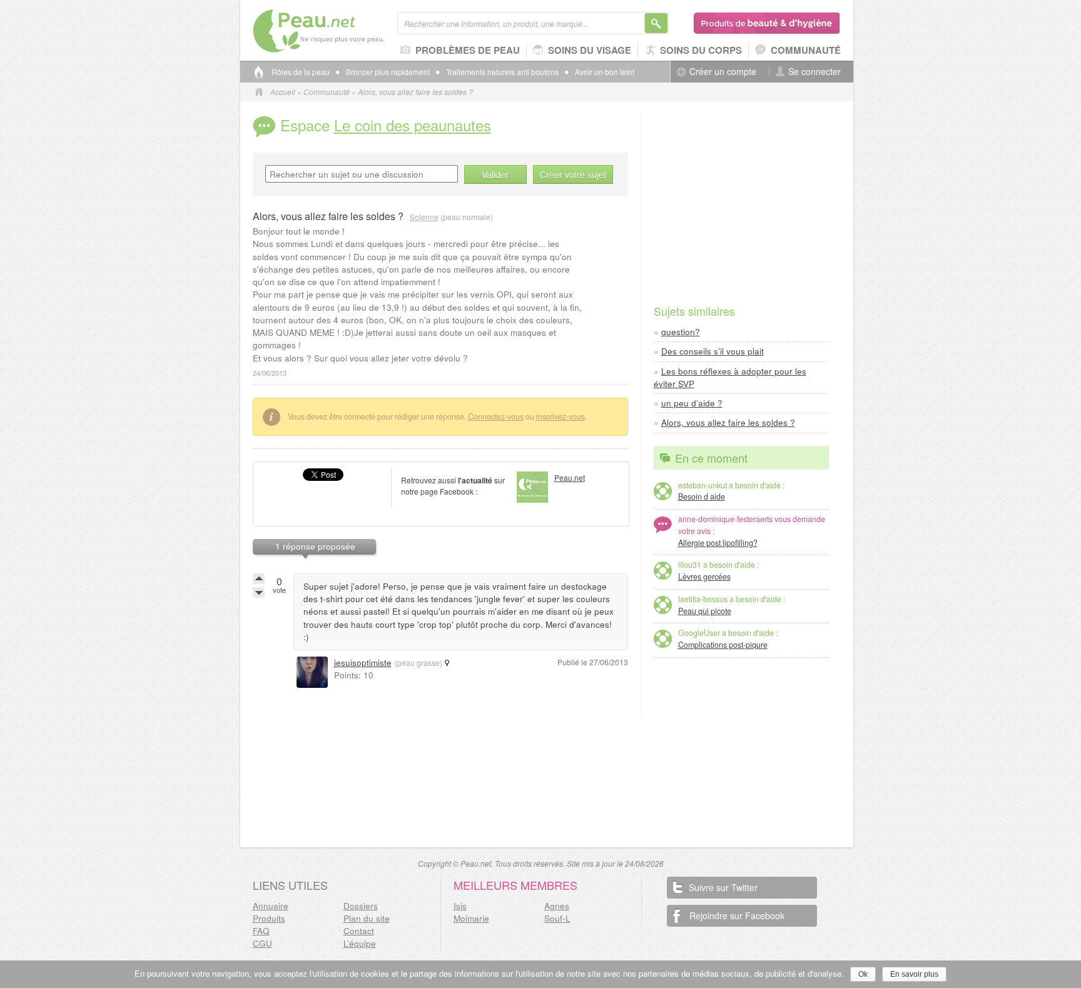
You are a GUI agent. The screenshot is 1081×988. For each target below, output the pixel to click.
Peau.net (339, 31)
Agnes (556, 906)
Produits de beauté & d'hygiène (767, 23)
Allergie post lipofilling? (718, 542)
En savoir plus (914, 974)
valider (495, 174)
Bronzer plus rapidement (388, 72)
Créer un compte (722, 71)
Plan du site (366, 918)
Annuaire (270, 906)
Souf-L (557, 918)
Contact (358, 931)
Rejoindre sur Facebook (736, 915)
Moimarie (471, 918)
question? (680, 332)
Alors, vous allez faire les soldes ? (728, 422)
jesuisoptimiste (363, 662)
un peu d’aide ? (692, 403)
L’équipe (359, 943)
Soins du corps (701, 50)
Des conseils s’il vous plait (712, 351)
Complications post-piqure (723, 644)
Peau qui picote (704, 611)
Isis (460, 906)
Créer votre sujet (573, 174)
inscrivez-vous (560, 416)
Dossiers (360, 906)
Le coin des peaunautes (412, 125)
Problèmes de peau (467, 50)
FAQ (261, 931)
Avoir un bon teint (604, 72)
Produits (269, 918)
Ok (863, 974)
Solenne (424, 216)
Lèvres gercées (704, 576)
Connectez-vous (496, 416)
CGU (262, 943)
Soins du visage (589, 50)
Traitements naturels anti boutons (502, 72)
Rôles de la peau (301, 72)
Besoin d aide (701, 496)
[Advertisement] (741, 192)
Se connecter (814, 71)
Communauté (806, 50)
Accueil (282, 91)
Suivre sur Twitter (723, 887)
